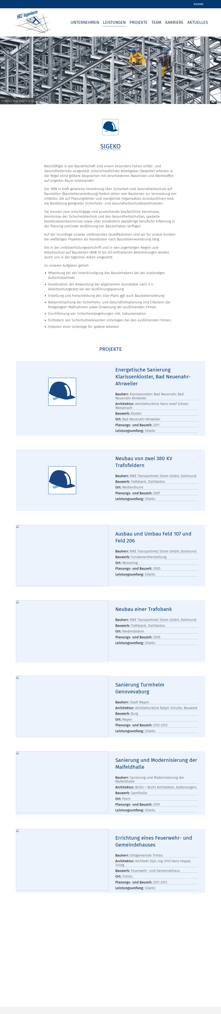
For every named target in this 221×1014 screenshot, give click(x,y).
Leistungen (114, 22)
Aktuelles (197, 22)
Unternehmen (85, 22)
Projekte (138, 22)
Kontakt (198, 4)
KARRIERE (174, 22)
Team (156, 22)
